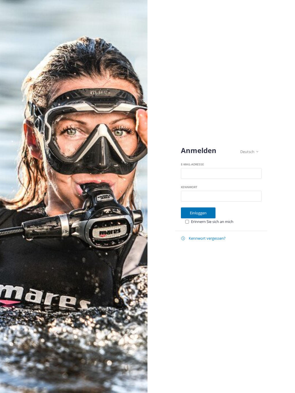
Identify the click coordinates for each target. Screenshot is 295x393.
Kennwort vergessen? (203, 238)
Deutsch (249, 151)
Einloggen (198, 212)
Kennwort (189, 187)
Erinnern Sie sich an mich (212, 221)
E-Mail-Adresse (192, 164)
